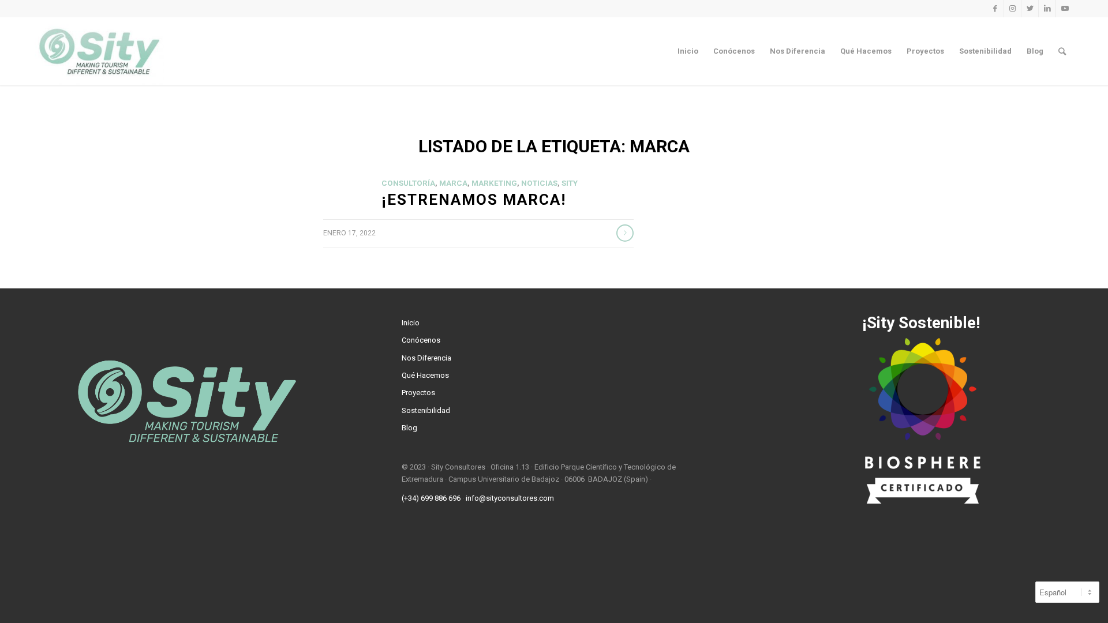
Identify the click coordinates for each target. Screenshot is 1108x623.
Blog (409, 427)
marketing (494, 183)
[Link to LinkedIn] (1047, 8)
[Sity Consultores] (99, 51)
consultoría (408, 183)
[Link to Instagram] (1012, 8)
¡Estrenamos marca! (473, 199)
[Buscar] (1062, 51)
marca (453, 183)
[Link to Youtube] (1064, 8)
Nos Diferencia (426, 358)
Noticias (539, 183)
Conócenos (421, 340)
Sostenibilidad (426, 410)
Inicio (411, 322)
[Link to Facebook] (995, 8)
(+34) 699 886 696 (431, 498)
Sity (570, 183)
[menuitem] (688, 51)
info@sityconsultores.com (510, 498)
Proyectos (418, 392)
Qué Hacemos (425, 375)
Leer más (625, 233)
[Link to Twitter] (1029, 8)
